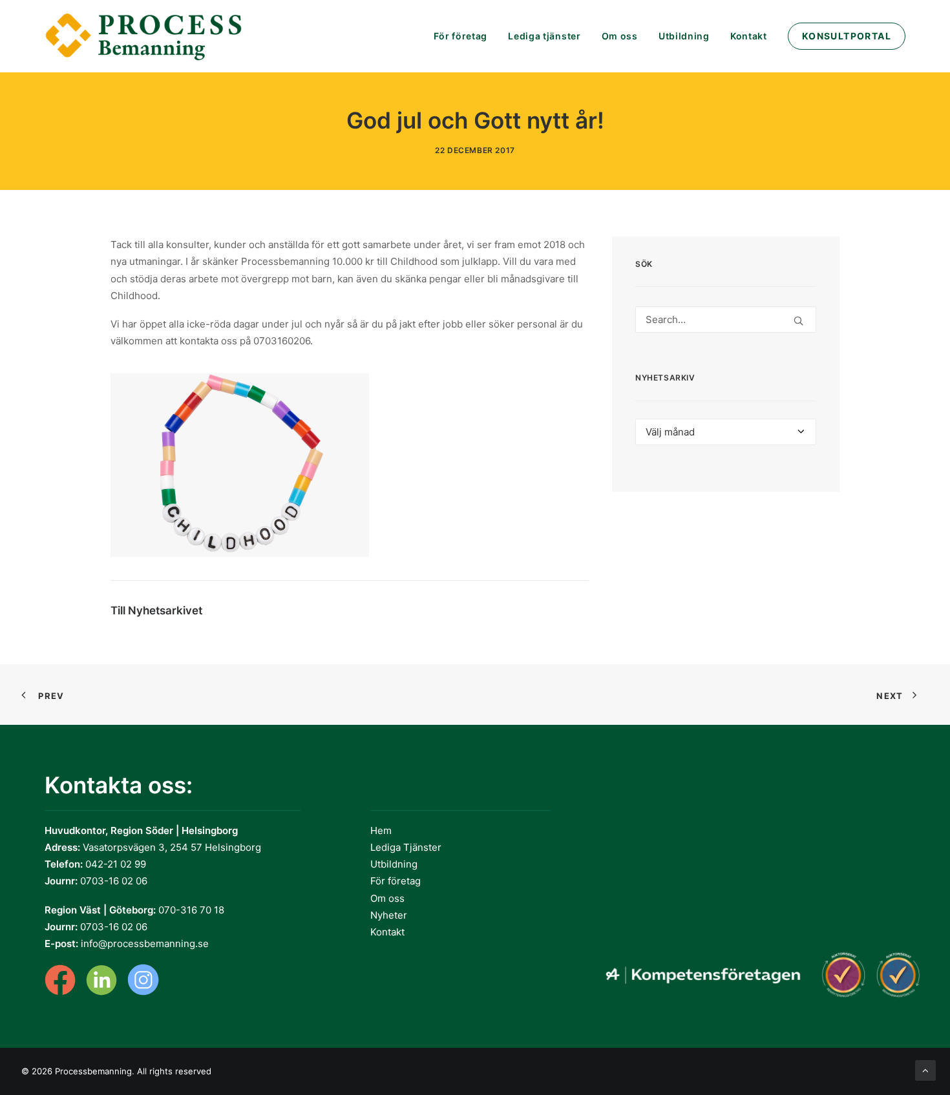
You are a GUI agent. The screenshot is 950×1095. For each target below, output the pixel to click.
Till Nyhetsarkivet (156, 610)
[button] (798, 320)
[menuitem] (465, 36)
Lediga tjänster (544, 35)
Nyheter (388, 915)
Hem (381, 830)
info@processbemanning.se (145, 943)
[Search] (725, 319)
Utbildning (684, 35)
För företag (460, 35)
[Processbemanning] (146, 36)
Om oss (620, 35)
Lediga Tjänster (405, 847)
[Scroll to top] (925, 1069)
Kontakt (748, 35)
